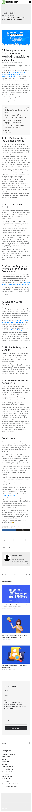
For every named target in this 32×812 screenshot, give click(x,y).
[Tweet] (23, 530)
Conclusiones (7, 133)
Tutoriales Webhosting (9, 786)
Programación (7, 771)
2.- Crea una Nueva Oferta (12, 115)
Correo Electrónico (8, 754)
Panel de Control (7, 769)
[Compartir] (9, 530)
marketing (9, 540)
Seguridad (5, 774)
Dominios (5, 759)
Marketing (11, 15)
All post (16, 574)
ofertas (22, 540)
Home (4, 15)
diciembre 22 (5, 62)
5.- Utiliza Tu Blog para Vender (14, 125)
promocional (6, 543)
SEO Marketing (7, 776)
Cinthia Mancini (13, 62)
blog (4, 540)
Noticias (4, 764)
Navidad (17, 540)
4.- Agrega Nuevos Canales (12, 123)
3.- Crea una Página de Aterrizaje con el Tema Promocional (14, 119)
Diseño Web (6, 757)
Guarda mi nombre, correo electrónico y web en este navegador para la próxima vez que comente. (15, 705)
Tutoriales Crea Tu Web (10, 784)
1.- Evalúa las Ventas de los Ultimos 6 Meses (15, 111)
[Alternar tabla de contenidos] (27, 107)
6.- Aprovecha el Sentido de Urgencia (12, 129)
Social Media (6, 779)
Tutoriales (5, 781)
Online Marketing (7, 767)
